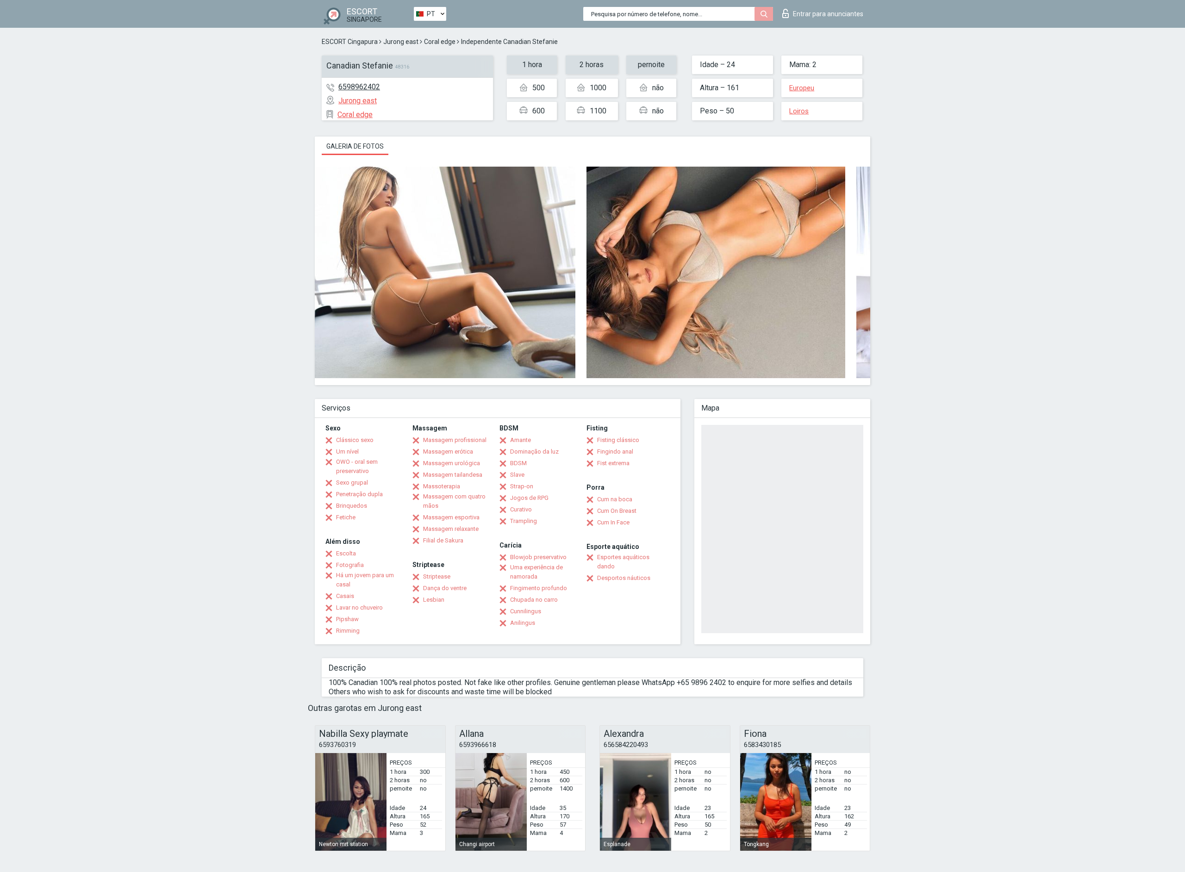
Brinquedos (351, 505)
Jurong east (400, 41)
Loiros (799, 111)
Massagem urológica (451, 463)
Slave (517, 474)
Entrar (828, 14)
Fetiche (346, 517)
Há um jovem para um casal (365, 580)
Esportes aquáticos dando (623, 562)
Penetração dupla (359, 494)
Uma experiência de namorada (536, 572)
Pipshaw (347, 619)
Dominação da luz (534, 451)
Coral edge (439, 41)
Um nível (347, 451)
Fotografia (350, 564)
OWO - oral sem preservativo (357, 466)
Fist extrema (613, 463)
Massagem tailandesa (452, 474)
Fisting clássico (618, 439)
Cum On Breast (616, 510)
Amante (520, 439)
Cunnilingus (525, 611)
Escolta (346, 553)
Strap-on (521, 486)
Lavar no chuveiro (359, 607)
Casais (345, 595)
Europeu (801, 88)
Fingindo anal (615, 451)
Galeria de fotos (355, 146)
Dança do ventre (445, 588)
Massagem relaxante (451, 528)
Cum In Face (613, 522)
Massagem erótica (448, 451)
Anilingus (522, 622)
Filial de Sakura (443, 540)
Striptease (436, 576)
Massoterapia (441, 486)
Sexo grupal (352, 482)
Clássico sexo (355, 439)
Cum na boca (614, 499)
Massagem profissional (454, 439)
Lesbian (433, 599)
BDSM (518, 463)
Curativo (521, 509)
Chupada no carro (534, 599)
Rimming (348, 630)
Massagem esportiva (451, 517)
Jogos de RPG (529, 497)
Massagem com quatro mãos (454, 501)
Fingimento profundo (538, 588)
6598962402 (359, 86)
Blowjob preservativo (538, 557)
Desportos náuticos (623, 577)
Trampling (523, 520)
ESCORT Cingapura (350, 41)
